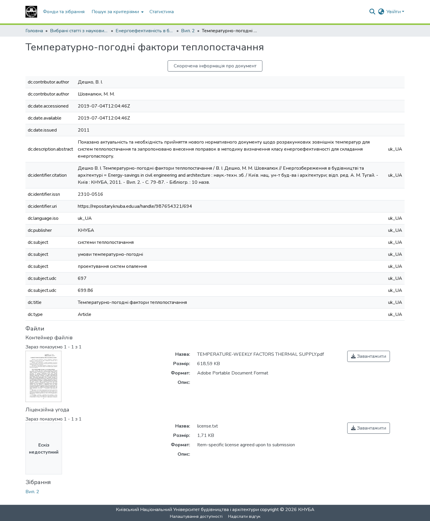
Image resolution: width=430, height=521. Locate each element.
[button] (31, 12)
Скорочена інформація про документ (215, 66)
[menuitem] (117, 11)
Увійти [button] (394, 11)
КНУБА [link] (306, 509)
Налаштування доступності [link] (196, 516)
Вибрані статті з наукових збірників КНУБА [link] (79, 31)
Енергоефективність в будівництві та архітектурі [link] (145, 31)
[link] (368, 356)
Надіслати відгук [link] (244, 516)
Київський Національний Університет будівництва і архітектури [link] (187, 509)
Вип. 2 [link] (188, 31)
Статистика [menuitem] (161, 11)
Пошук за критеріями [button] (115, 11)
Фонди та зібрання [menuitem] (64, 11)
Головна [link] (34, 31)
